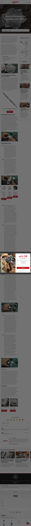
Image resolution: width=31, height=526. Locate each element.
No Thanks (23, 269)
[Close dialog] (29, 254)
